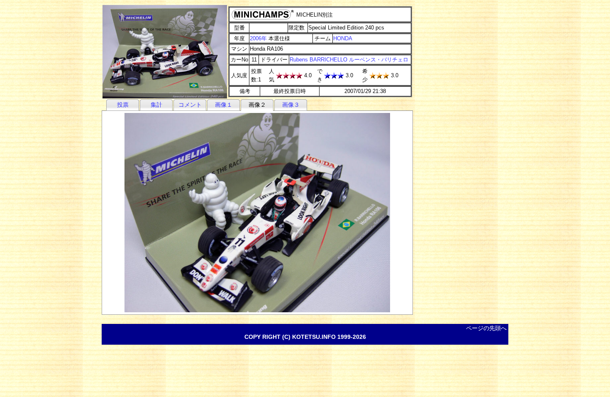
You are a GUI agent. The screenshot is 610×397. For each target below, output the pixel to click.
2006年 (258, 38)
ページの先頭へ (486, 328)
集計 (156, 104)
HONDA (342, 38)
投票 (123, 104)
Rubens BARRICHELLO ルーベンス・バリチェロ (349, 59)
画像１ (223, 104)
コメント (190, 104)
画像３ (291, 104)
